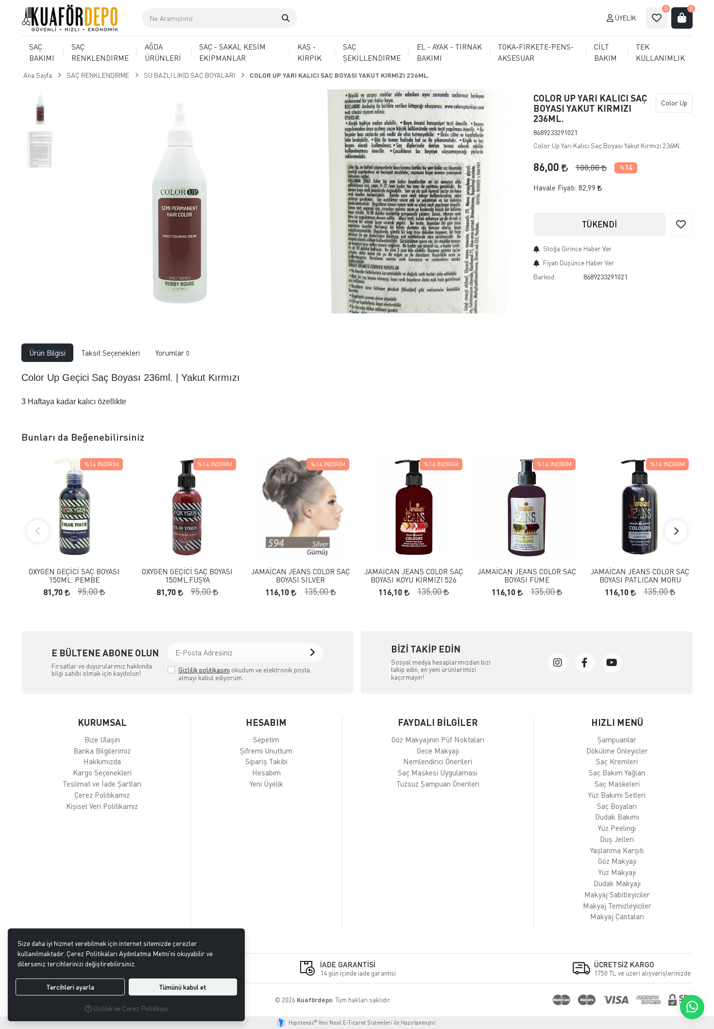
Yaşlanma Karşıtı (617, 850)
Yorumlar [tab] (172, 352)
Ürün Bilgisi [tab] (47, 352)
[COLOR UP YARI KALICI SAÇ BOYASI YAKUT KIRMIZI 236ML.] (178, 201)
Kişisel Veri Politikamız (102, 806)
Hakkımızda (102, 761)
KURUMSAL (102, 722)
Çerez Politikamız (102, 794)
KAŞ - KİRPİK (309, 52)
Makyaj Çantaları (617, 916)
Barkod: (544, 277)
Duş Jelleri (617, 839)
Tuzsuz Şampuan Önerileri (437, 783)
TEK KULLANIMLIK (660, 52)
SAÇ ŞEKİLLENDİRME (372, 52)
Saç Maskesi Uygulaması (437, 772)
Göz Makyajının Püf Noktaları (437, 739)
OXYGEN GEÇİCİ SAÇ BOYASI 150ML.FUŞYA (187, 575)
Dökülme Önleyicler (617, 750)
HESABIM (266, 722)
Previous (38, 531)
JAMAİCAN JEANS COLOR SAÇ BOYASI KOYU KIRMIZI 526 (413, 575)
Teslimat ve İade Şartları (102, 783)
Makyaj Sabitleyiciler (617, 894)
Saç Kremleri (617, 761)
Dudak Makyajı (617, 883)
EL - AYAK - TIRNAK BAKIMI (449, 52)
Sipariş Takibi (266, 761)
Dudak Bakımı (617, 816)
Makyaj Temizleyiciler (617, 905)
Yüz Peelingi (617, 827)
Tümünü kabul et (182, 987)
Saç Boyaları (617, 806)
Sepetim (266, 739)
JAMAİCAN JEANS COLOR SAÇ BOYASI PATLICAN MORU (640, 575)
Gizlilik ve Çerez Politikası (130, 1008)
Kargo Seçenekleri (102, 772)
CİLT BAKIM (605, 52)
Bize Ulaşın (102, 739)
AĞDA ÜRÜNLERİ (163, 52)
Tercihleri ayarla (70, 987)
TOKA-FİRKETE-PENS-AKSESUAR (536, 52)
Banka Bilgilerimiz (102, 750)
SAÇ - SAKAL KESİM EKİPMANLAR (232, 52)
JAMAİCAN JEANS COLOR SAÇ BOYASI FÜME (526, 575)
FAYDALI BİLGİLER (438, 722)
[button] (285, 18)
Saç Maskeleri (617, 783)
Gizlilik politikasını (204, 670)
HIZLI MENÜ (617, 722)
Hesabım (266, 772)
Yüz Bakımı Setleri (617, 794)
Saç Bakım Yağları (617, 772)
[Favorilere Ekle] (681, 224)
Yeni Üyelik (266, 783)
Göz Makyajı (617, 861)
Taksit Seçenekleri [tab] (110, 352)
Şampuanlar (616, 739)
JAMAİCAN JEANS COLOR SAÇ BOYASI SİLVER (300, 575)
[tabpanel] (357, 389)
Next (676, 531)
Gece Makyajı (438, 750)
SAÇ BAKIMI (41, 52)
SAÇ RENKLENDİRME (100, 52)
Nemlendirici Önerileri (437, 761)
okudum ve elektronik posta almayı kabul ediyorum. (244, 673)
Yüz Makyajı (617, 872)
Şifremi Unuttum (266, 750)
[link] (557, 662)
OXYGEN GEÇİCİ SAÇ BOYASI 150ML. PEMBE (74, 575)
